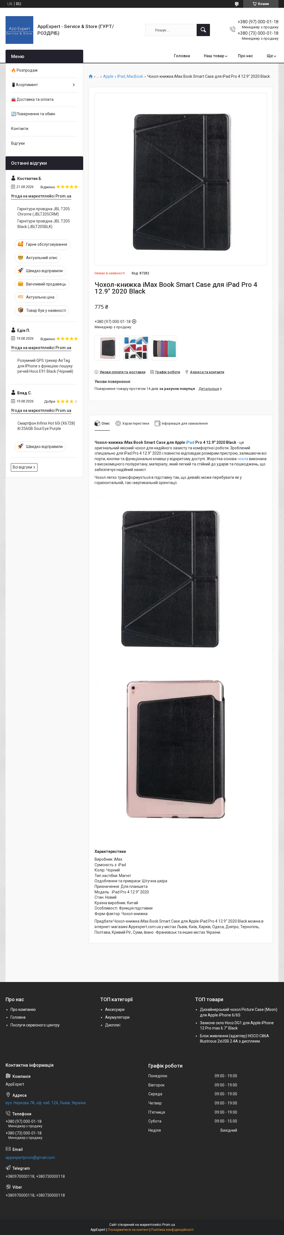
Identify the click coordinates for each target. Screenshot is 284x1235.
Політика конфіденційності (172, 1230)
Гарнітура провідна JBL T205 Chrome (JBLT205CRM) (43, 212)
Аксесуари (115, 1009)
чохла (242, 459)
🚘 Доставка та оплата (32, 99)
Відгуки (18, 143)
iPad (190, 442)
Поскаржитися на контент (128, 1230)
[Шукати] (203, 30)
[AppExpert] (19, 30)
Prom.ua (168, 1225)
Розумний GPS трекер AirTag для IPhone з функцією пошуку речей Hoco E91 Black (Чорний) (45, 366)
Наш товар (214, 56)
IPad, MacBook (130, 76)
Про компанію (23, 1009)
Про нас (245, 56)
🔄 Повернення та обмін (33, 114)
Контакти (19, 128)
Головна (182, 56)
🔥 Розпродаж (24, 70)
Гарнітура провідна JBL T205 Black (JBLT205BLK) (43, 224)
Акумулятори (117, 1017)
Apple (108, 76)
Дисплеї (112, 1025)
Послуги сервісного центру (35, 1025)
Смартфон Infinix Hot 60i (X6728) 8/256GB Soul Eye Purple (46, 426)
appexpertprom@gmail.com (30, 1157)
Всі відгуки (22, 467)
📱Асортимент (24, 84)
